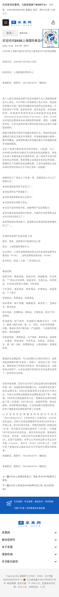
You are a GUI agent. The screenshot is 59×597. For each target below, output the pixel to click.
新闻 (9, 33)
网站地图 (11, 583)
